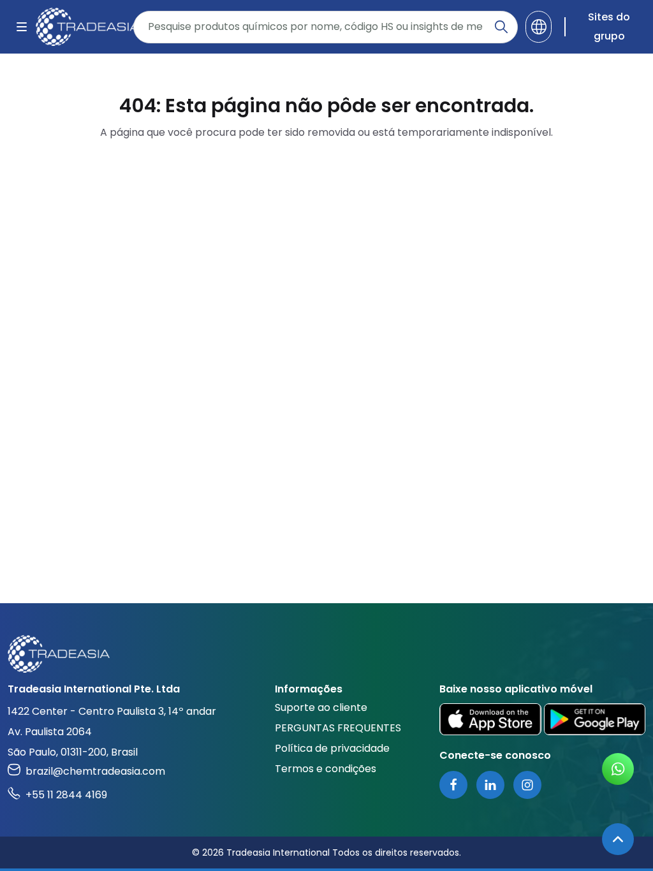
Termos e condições (325, 768)
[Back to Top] (618, 839)
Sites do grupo (609, 26)
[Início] (326, 654)
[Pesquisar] (501, 27)
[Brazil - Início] (81, 27)
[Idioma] (538, 27)
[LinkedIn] (490, 785)
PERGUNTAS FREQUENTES (338, 728)
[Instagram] (527, 785)
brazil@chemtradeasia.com (95, 771)
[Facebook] (453, 785)
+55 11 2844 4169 (66, 794)
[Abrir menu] (22, 27)
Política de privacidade (332, 748)
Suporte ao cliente (321, 707)
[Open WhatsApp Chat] (618, 769)
